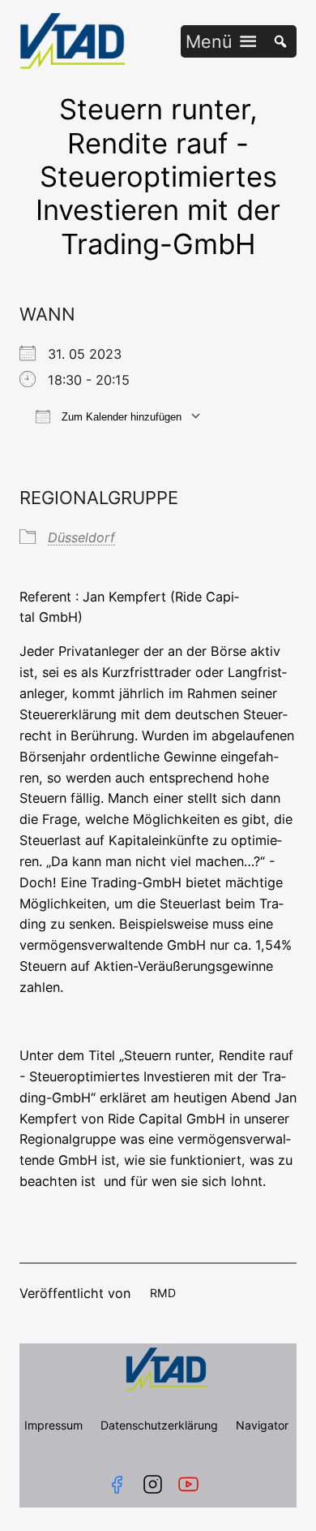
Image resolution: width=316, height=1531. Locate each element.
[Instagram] (152, 1484)
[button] (209, 41)
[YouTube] (191, 1484)
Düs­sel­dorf (81, 537)
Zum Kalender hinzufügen (119, 417)
